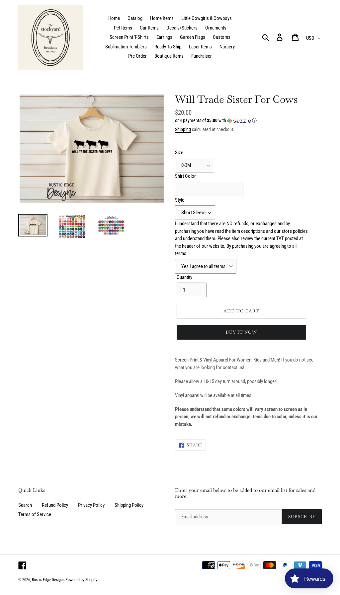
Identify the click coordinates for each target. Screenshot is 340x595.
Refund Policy (55, 505)
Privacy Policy (91, 505)
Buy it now (241, 332)
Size (179, 153)
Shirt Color (185, 176)
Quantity (184, 277)
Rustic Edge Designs (48, 579)
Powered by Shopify (81, 579)
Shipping (183, 129)
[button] (248, 120)
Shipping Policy (129, 505)
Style (179, 200)
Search (25, 505)
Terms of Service (34, 514)
